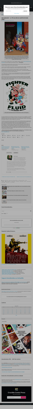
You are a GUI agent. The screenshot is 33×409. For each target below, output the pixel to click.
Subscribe (25, 10)
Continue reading (16, 13)
